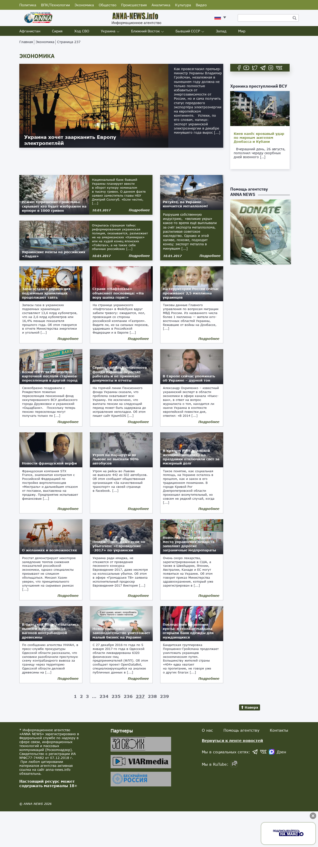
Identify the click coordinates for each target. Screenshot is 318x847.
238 (152, 696)
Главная (26, 42)
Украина (108, 31)
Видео (201, 5)
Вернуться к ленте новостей (232, 740)
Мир (241, 31)
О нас (207, 730)
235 (116, 696)
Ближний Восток (145, 31)
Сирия (57, 31)
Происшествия (134, 5)
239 (164, 696)
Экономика (84, 5)
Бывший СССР (188, 31)
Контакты (279, 730)
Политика (27, 5)
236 (128, 696)
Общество (107, 5)
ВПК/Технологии (55, 5)
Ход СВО (81, 31)
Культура (183, 5)
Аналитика (161, 5)
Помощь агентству (241, 730)
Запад (221, 31)
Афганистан (29, 31)
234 (103, 696)
